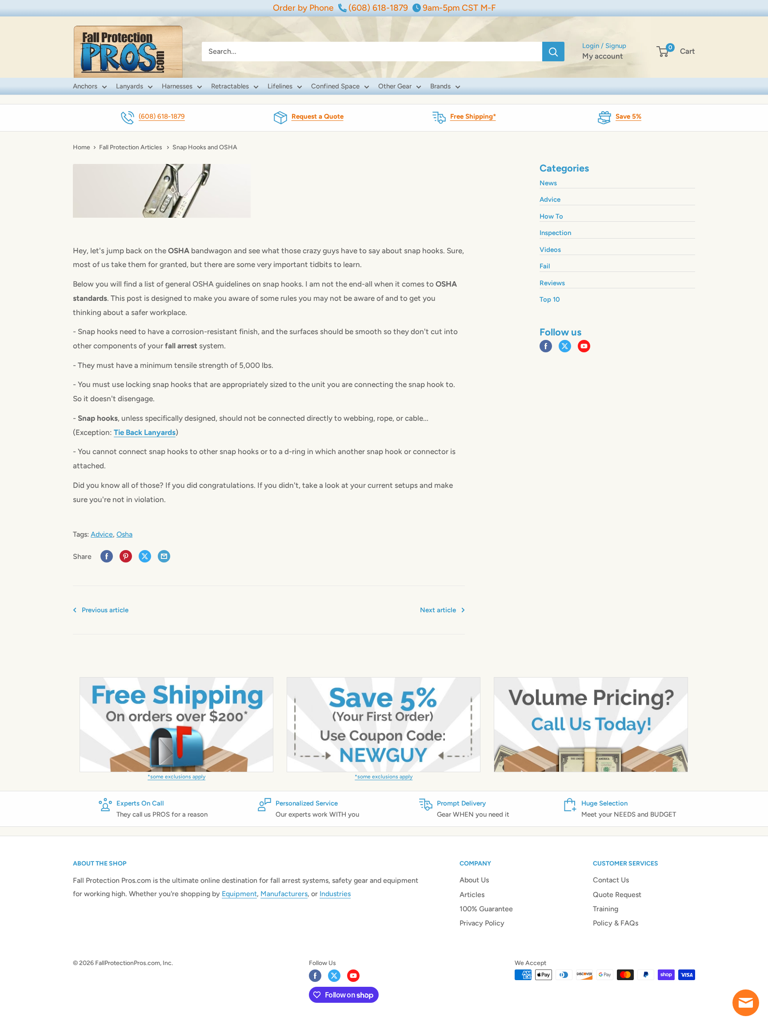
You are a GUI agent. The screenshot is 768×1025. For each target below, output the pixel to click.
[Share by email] (164, 556)
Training (605, 909)
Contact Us (611, 880)
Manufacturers (284, 893)
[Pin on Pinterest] (126, 556)
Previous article (105, 610)
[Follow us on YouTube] (584, 346)
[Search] (553, 51)
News (548, 183)
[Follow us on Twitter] (565, 346)
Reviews (552, 283)
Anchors (85, 86)
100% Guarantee (486, 909)
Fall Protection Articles (131, 147)
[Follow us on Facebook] (546, 346)
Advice (102, 534)
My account (602, 56)
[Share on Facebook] (106, 556)
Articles (472, 894)
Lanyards (129, 86)
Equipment (239, 893)
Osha (124, 534)
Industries (335, 893)
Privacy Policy (482, 923)
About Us (474, 880)
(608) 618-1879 (162, 116)
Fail (545, 266)
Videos (550, 250)
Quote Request (617, 894)
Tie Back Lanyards (145, 432)
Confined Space (335, 86)
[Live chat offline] (745, 1002)
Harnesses (177, 86)
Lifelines (280, 86)
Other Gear (395, 86)
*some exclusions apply (176, 777)
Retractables (230, 86)
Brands (440, 86)
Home (81, 147)
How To (551, 216)
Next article (438, 610)
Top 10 (550, 299)
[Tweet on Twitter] (145, 556)
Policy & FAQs (615, 923)
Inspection (555, 233)
